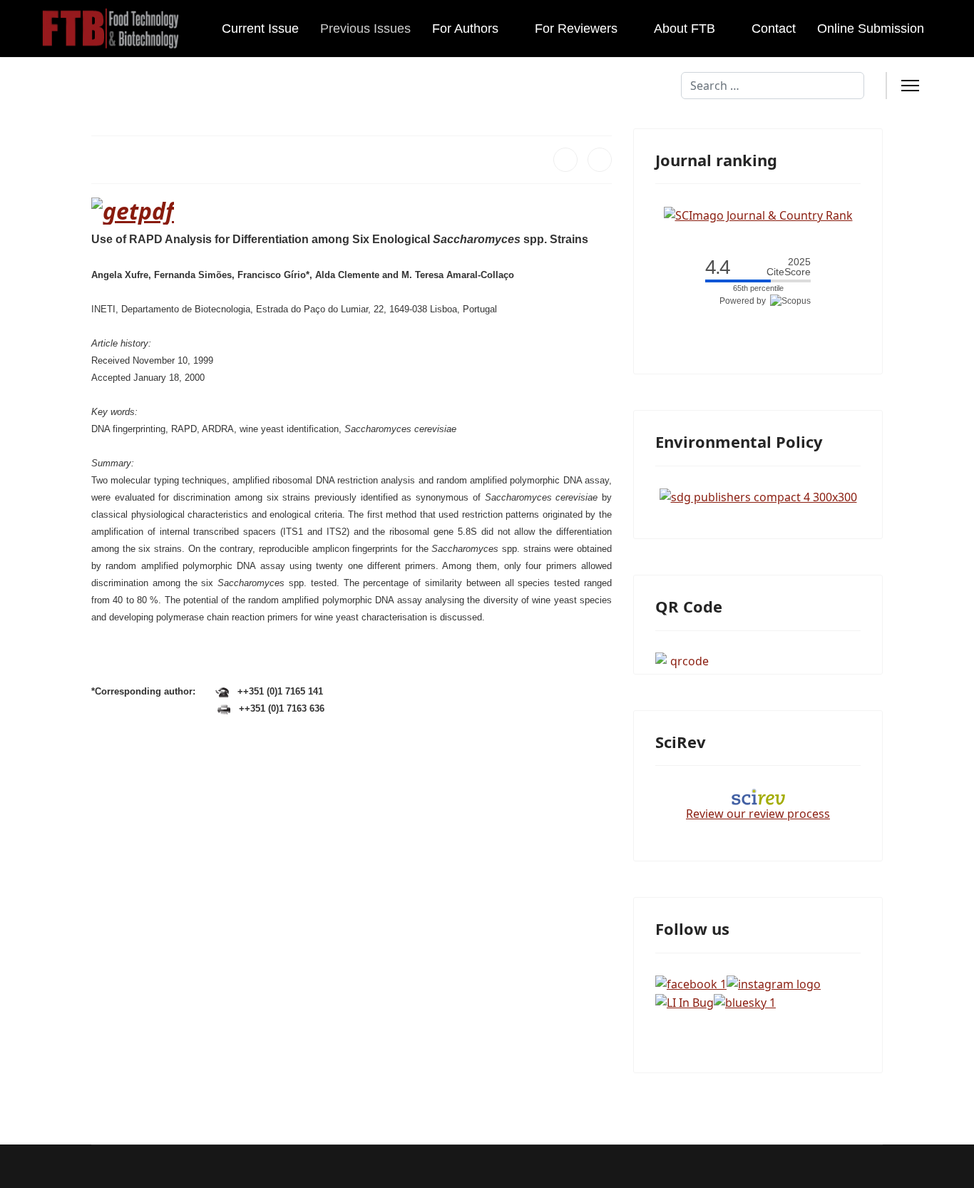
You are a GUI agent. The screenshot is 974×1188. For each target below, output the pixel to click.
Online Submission (870, 28)
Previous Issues (365, 28)
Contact (774, 28)
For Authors (465, 28)
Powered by (744, 301)
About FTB (684, 28)
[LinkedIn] (600, 160)
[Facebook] (565, 160)
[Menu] (910, 85)
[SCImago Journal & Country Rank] (758, 214)
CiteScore (789, 267)
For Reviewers (576, 28)
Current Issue (260, 28)
